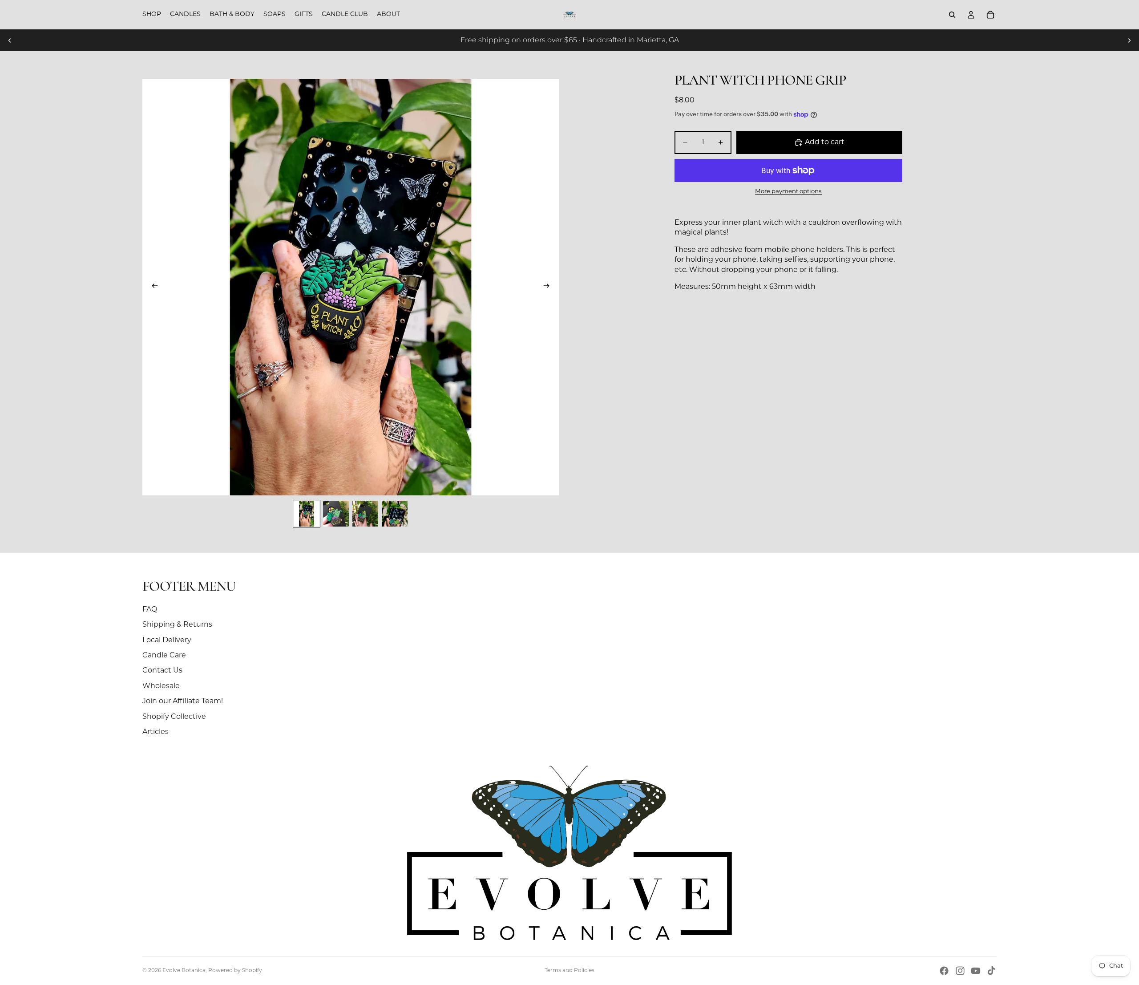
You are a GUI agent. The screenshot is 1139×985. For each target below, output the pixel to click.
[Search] (952, 14)
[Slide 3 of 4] (365, 514)
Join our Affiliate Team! (182, 701)
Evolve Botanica (184, 970)
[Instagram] (960, 970)
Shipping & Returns (177, 624)
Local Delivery (166, 640)
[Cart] (990, 14)
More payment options (788, 192)
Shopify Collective (174, 717)
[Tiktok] (991, 970)
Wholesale (161, 686)
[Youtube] (975, 970)
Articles (155, 732)
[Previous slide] (10, 40)
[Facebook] (944, 970)
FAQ (149, 609)
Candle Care (164, 655)
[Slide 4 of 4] (395, 514)
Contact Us (162, 670)
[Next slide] (1129, 40)
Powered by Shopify (235, 970)
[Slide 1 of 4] (306, 514)
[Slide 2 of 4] (336, 514)
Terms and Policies (569, 970)
